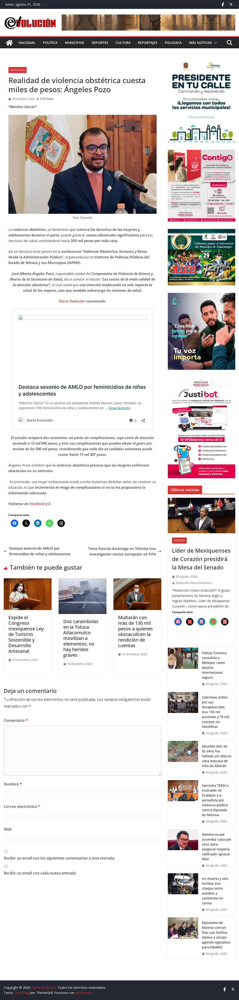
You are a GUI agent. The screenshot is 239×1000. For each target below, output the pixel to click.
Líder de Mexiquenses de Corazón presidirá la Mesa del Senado (201, 559)
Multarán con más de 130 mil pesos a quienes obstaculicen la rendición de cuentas (135, 631)
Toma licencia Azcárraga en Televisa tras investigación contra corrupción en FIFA (122, 551)
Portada (179, 540)
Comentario (16, 720)
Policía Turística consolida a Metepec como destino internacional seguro (214, 665)
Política (50, 42)
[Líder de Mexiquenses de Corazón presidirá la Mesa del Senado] (201, 515)
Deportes (100, 42)
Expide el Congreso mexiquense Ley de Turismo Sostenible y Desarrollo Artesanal (26, 634)
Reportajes (147, 42)
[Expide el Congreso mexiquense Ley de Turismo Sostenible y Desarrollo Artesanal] (28, 581)
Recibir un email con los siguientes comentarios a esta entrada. (59, 858)
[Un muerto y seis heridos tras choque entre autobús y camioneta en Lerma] (183, 894)
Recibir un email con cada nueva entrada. (40, 873)
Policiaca (173, 42)
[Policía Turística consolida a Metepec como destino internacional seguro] (183, 668)
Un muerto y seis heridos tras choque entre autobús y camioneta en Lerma (215, 890)
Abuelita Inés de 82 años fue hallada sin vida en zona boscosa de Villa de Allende (217, 756)
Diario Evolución (72, 301)
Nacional (27, 42)
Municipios (74, 42)
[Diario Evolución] (9, 42)
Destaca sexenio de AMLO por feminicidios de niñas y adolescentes (39, 551)
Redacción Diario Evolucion (194, 583)
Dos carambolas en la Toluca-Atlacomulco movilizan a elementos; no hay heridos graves (80, 638)
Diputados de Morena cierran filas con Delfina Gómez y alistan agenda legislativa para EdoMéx (216, 934)
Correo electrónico (22, 806)
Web (8, 829)
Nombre (13, 784)
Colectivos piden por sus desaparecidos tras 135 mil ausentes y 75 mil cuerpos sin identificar (215, 712)
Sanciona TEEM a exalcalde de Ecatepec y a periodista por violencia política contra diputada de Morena (215, 800)
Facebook (37, 503)
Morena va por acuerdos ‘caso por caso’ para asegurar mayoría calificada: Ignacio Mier (216, 846)
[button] (214, 42)
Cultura (123, 42)
